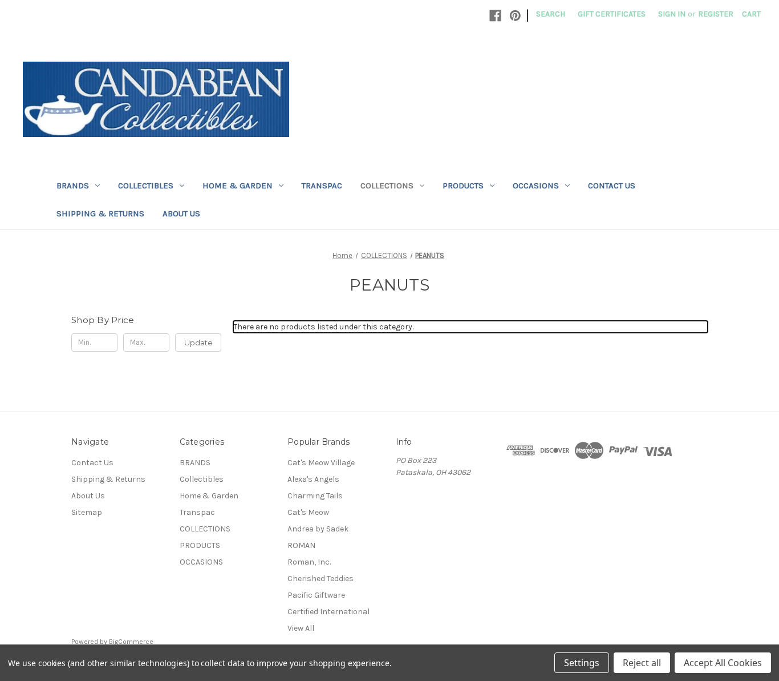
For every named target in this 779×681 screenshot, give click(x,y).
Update (198, 342)
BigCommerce (131, 642)
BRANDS (72, 185)
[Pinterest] (515, 16)
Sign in (671, 14)
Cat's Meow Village (321, 463)
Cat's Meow (308, 512)
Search (550, 14)
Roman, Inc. (309, 562)
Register (715, 14)
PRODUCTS (463, 185)
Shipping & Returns (100, 213)
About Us (181, 213)
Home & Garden (237, 185)
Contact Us (611, 185)
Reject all (642, 662)
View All (300, 628)
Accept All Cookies (723, 662)
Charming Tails (315, 496)
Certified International (328, 611)
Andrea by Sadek (317, 529)
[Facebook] (495, 16)
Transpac (322, 185)
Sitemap (86, 512)
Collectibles (145, 185)
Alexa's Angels (313, 479)
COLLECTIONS (386, 185)
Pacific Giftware (316, 595)
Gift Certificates (612, 14)
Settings (581, 662)
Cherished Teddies (320, 578)
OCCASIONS (536, 185)
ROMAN (301, 545)
